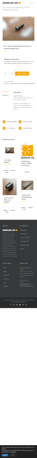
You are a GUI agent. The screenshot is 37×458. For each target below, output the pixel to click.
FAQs (5, 267)
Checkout (6, 286)
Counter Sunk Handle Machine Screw (27, 197)
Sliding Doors (24, 234)
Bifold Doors (24, 230)
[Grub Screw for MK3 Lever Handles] (10, 186)
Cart (5, 282)
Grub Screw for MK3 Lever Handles (9, 200)
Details (13, 170)
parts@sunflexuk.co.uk (25, 284)
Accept (5, 455)
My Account (7, 275)
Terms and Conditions (20, 301)
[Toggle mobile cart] (30, 3)
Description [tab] (5, 91)
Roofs (22, 248)
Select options (7, 171)
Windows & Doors (25, 245)
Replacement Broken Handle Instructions (26, 163)
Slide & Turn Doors (25, 237)
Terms (5, 271)
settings (13, 452)
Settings (12, 455)
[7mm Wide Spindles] (10, 150)
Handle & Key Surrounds (16, 83)
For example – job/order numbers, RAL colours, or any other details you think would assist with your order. (18, 62)
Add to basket (22, 73)
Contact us (6, 279)
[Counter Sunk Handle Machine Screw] (27, 185)
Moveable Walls (25, 241)
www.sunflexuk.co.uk (28, 286)
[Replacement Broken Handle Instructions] (27, 151)
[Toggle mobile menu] (33, 3)
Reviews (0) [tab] (5, 95)
